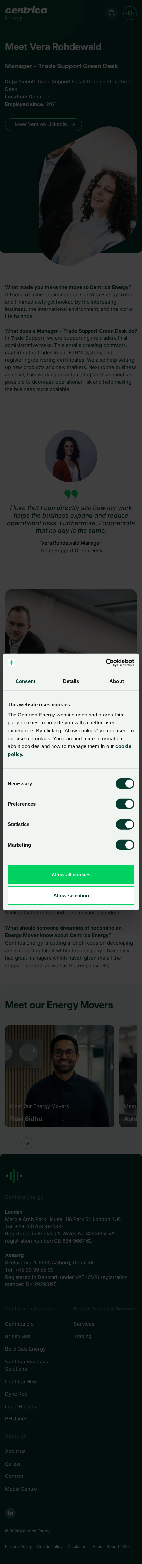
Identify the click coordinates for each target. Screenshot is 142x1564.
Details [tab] (71, 681)
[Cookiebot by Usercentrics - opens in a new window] (105, 663)
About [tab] (116, 681)
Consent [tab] (25, 681)
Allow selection (71, 895)
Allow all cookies (71, 874)
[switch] (120, 803)
